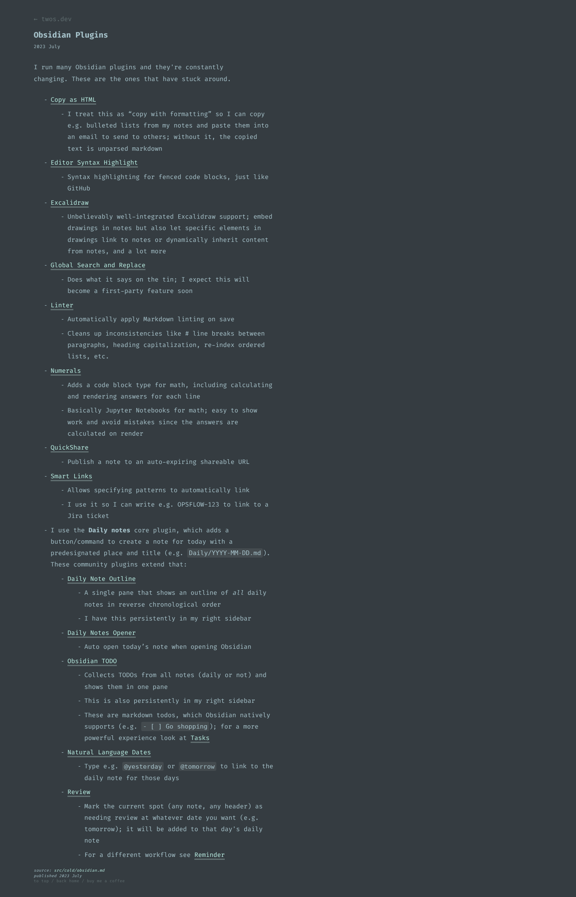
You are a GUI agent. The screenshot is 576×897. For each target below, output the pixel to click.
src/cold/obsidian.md (79, 870)
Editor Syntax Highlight (94, 162)
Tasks (200, 738)
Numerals (66, 370)
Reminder (209, 855)
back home (68, 880)
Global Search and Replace (98, 265)
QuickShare (70, 447)
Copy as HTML (73, 99)
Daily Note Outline (101, 579)
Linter (62, 305)
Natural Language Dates (109, 752)
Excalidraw (70, 202)
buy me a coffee (106, 880)
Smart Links (71, 476)
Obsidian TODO (92, 661)
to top (41, 880)
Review (78, 792)
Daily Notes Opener (101, 633)
